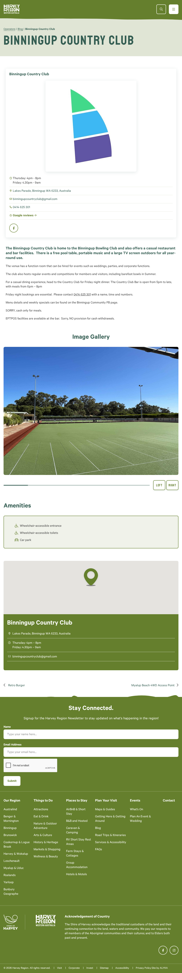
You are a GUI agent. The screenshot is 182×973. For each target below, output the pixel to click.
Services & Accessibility (110, 842)
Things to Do (43, 801)
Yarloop (9, 882)
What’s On (136, 809)
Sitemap (104, 968)
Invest (89, 968)
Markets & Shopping (47, 850)
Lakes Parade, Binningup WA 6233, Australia (42, 191)
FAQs (98, 850)
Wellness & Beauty (46, 857)
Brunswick (10, 835)
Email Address (13, 745)
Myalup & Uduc (14, 868)
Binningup (10, 828)
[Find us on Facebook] (163, 950)
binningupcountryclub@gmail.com (35, 199)
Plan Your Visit (106, 801)
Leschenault (12, 861)
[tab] (16, 485)
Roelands (10, 875)
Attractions (41, 809)
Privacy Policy (143, 968)
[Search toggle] (161, 9)
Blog (20, 29)
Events (135, 801)
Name (7, 727)
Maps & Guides (105, 809)
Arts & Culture (43, 835)
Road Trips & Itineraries (110, 835)
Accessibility (122, 968)
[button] (91, 411)
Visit (59, 968)
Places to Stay (76, 801)
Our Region (12, 801)
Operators (9, 29)
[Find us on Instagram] (174, 950)
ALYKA (164, 968)
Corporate (74, 968)
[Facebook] (13, 228)
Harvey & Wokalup (16, 854)
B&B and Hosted (77, 821)
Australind (10, 809)
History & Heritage (46, 842)
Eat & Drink (41, 817)
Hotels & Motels (76, 874)
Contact (169, 801)
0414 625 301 (21, 207)
